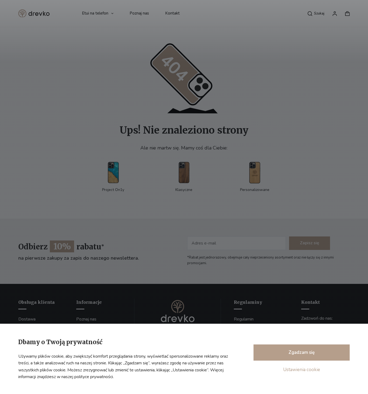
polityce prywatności (93, 377)
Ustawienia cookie (301, 370)
